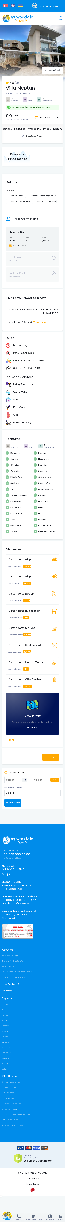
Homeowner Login (10, 956)
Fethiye (5, 1026)
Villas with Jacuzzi (10, 1109)
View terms (40, 322)
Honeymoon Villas (10, 1087)
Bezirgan (6, 1064)
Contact (7, 990)
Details (7, 129)
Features (19, 129)
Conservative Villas (11, 1082)
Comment (50, 757)
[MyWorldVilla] (17, 18)
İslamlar (5, 1037)
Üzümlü (5, 1042)
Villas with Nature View (12, 1125)
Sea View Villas (8, 1098)
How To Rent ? (10, 984)
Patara (5, 1020)
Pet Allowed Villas (10, 1120)
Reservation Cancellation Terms (17, 972)
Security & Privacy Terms (13, 977)
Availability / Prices (39, 129)
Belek (4, 1069)
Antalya (5, 1004)
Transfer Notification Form (14, 961)
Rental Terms (8, 966)
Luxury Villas (8, 1093)
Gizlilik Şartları (32, 1178)
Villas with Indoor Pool (12, 1104)
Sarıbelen (6, 1053)
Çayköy (5, 1058)
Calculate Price (12, 803)
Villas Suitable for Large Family (16, 1114)
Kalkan (5, 1015)
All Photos (52, 70)
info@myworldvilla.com (12, 858)
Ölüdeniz (6, 1031)
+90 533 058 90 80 (16, 854)
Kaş (3, 1010)
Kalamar (6, 1047)
